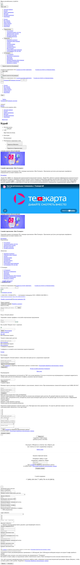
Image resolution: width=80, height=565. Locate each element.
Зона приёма (7, 22)
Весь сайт (3, 6)
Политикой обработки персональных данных (51, 365)
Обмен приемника (9, 12)
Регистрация (8, 330)
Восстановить (4, 342)
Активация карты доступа (14, 32)
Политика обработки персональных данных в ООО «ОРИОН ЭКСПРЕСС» (13, 296)
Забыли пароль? (5, 332)
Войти (4, 99)
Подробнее (4, 175)
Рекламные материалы (13, 61)
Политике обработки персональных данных (37, 560)
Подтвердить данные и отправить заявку (11, 551)
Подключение (7, 29)
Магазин (6, 13)
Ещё (2, 95)
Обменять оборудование (13, 41)
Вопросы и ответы (12, 63)
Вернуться (40, 436)
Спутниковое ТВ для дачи (14, 51)
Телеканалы (7, 25)
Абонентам (7, 38)
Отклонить (10, 563)
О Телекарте (7, 53)
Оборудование (7, 23)
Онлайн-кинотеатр (9, 15)
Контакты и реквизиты (13, 56)
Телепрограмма (11, 44)
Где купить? (10, 31)
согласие (7, 365)
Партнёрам (7, 16)
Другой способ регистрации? (8, 364)
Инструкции (10, 48)
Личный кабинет (8, 9)
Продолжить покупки (6, 303)
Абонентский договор (13, 33)
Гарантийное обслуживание (14, 49)
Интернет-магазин (12, 35)
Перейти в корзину (17, 303)
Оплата (6, 11)
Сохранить (3, 393)
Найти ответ (40, 449)
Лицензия (9, 57)
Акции (9, 42)
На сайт (3, 334)
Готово (2, 352)
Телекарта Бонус (11, 47)
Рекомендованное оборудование (15, 60)
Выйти (2, 105)
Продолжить (4, 367)
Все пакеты (7, 20)
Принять (3, 563)
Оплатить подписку (12, 40)
